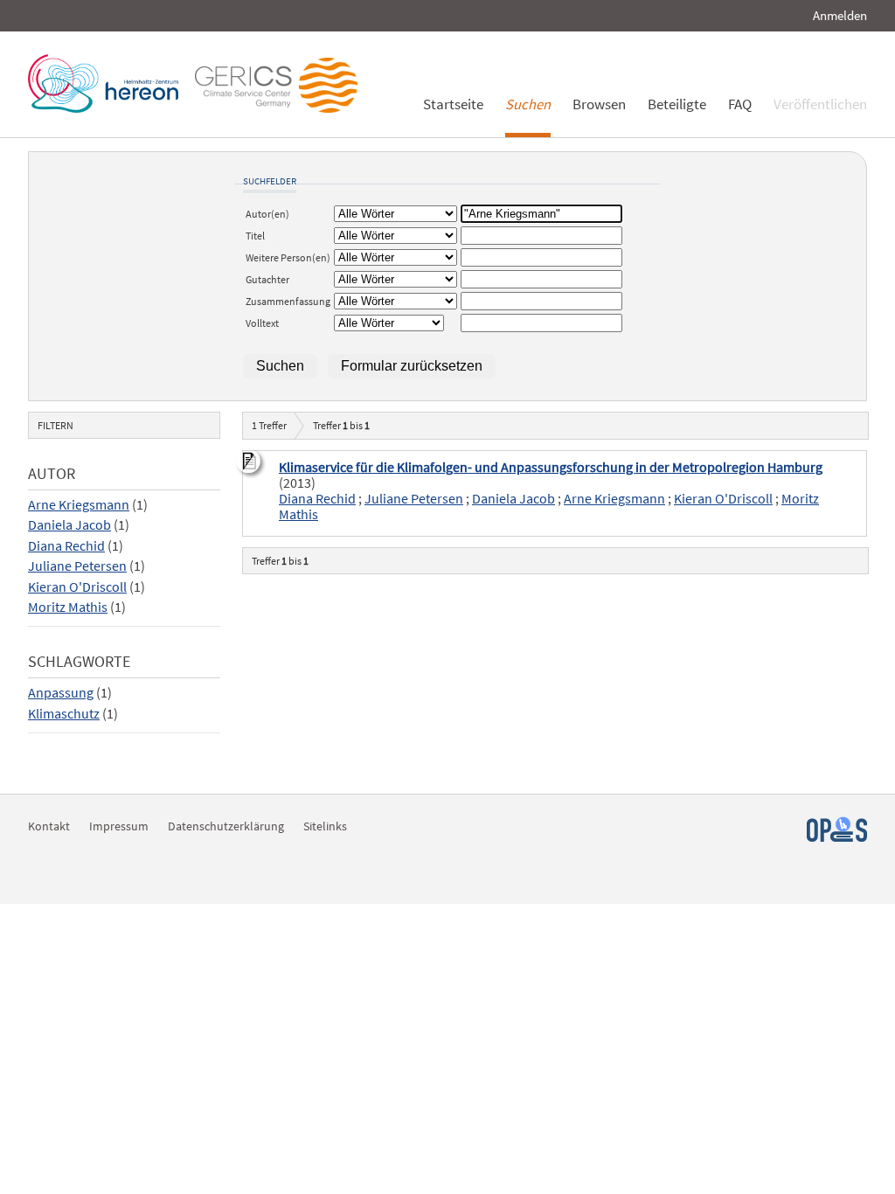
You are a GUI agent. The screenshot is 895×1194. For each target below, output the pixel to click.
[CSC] (280, 108)
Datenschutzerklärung (226, 826)
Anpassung (61, 692)
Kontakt (49, 826)
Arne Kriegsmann (78, 504)
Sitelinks (325, 826)
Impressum (119, 826)
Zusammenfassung (288, 301)
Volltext (262, 323)
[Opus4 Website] (837, 837)
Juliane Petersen (77, 566)
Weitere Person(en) (288, 257)
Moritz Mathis (68, 607)
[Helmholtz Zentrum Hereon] (107, 108)
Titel (255, 235)
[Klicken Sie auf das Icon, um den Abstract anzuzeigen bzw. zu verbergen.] (251, 463)
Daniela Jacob (69, 525)
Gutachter (267, 279)
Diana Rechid (66, 546)
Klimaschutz (64, 713)
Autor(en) (267, 213)
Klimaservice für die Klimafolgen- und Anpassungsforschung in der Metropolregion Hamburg (550, 467)
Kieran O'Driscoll (77, 587)
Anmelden (840, 15)
